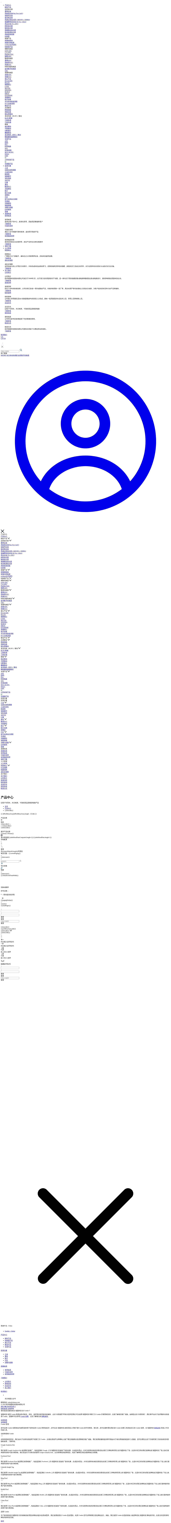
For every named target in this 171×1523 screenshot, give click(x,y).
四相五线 (8, 112)
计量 (6, 182)
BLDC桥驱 (8, 118)
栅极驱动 (8, 132)
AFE (6, 141)
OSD (6, 156)
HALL (7, 154)
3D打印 (7, 180)
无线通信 (8, 188)
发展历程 (8, 282)
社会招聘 (4, 767)
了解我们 (4, 1378)
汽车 (6, 197)
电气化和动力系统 (11, 199)
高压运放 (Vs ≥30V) (11, 24)
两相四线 (8, 110)
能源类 (7, 174)
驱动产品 (8, 105)
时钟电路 (8, 146)
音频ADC (8, 75)
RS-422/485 (8, 81)
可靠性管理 (9, 226)
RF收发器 (8, 150)
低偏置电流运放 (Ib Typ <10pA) (15, 22)
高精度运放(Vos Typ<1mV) (14, 13)
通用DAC (8, 60)
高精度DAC (9, 62)
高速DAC (8, 64)
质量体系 (8, 213)
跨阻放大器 (9, 26)
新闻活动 (8, 1383)
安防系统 (8, 178)
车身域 (7, 201)
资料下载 (8, 246)
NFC (6, 148)
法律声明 (11, 1408)
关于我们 (8, 270)
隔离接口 (8, 84)
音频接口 (8, 97)
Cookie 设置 (24, 1416)
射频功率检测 (9, 42)
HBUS (7, 93)
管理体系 (8, 216)
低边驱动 (8, 126)
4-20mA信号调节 (10, 44)
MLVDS (7, 88)
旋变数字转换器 (10, 69)
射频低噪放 (9, 40)
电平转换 (8, 99)
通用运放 (8, 11)
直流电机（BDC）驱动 (13, 135)
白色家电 (8, 209)
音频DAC (8, 77)
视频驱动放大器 (10, 30)
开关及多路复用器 (11, 101)
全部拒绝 (4, 1420)
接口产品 (8, 79)
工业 (6, 168)
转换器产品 (9, 47)
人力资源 (8, 248)
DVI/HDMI (8, 95)
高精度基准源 (9, 34)
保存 (2, 1521)
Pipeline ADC (9, 54)
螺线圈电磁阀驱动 (11, 137)
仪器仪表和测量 (10, 170)
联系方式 (8, 323)
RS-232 (7, 82)
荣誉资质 (8, 313)
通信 (6, 184)
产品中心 (8, 5)
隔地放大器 (9, 28)
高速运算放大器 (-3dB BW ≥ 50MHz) (17, 20)
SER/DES (8, 90)
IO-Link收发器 (10, 103)
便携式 (7, 195)
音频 (6, 211)
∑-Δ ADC (8, 52)
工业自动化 (9, 172)
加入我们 (8, 1388)
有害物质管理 (9, 236)
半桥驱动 (8, 128)
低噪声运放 (9, 15)
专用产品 (8, 139)
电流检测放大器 (10, 32)
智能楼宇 (8, 176)
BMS (6, 143)
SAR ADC (8, 51)
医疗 (6, 191)
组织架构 (8, 293)
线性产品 (8, 7)
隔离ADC (8, 56)
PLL (6, 144)
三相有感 (8, 120)
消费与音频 (9, 207)
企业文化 (8, 303)
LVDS (7, 86)
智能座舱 (8, 205)
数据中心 (8, 186)
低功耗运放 (9, 17)
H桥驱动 (8, 130)
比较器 (7, 36)
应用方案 (8, 166)
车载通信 (8, 203)
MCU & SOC (9, 152)
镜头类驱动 (9, 114)
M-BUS (7, 92)
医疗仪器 (8, 193)
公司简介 (8, 272)
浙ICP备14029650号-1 (8, 1406)
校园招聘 (4, 770)
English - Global (10, 1331)
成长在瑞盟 (9, 260)
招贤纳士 (8, 250)
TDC (6, 71)
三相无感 (8, 122)
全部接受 (4, 1422)
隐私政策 (4, 1408)
